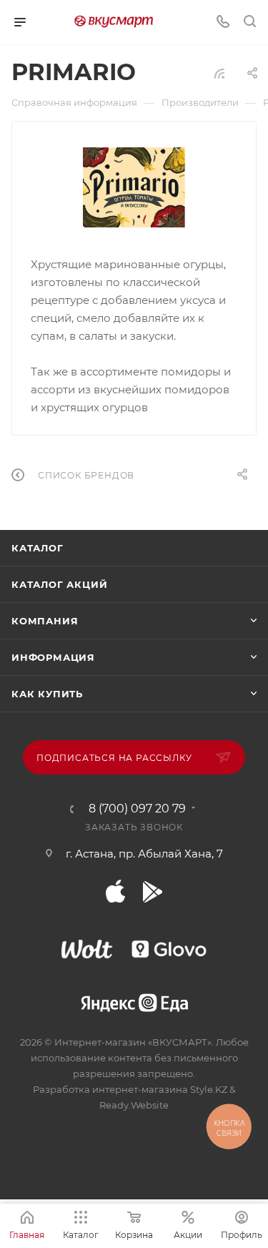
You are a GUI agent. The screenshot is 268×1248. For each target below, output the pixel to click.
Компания (44, 621)
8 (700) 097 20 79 (137, 809)
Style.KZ (208, 1089)
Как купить (47, 693)
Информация (53, 657)
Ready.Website (134, 1105)
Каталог (37, 548)
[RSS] (219, 73)
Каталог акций (59, 584)
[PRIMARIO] (134, 187)
